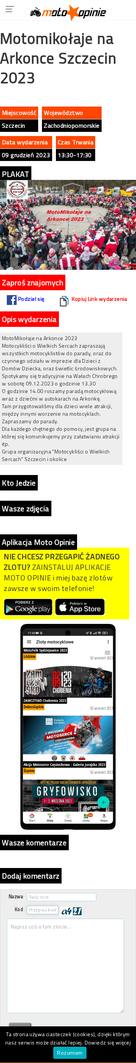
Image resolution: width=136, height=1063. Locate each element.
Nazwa (16, 896)
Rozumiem (69, 1053)
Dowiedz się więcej (108, 1042)
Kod (19, 909)
